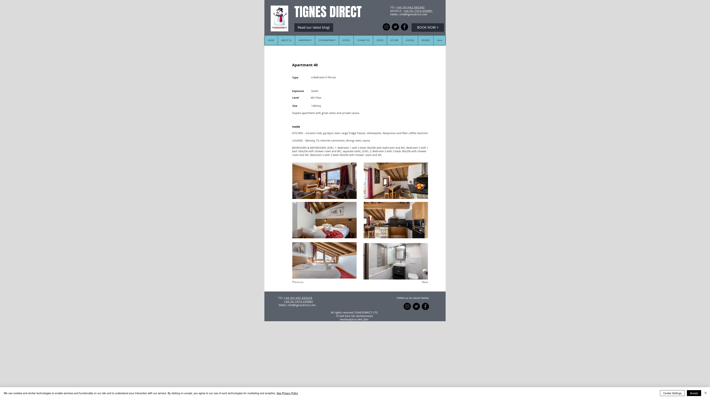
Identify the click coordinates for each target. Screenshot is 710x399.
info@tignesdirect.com (413, 14)
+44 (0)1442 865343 (410, 7)
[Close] (705, 393)
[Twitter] (395, 26)
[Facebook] (404, 26)
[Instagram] (386, 26)
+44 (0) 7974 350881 (418, 11)
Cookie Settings (672, 393)
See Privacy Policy (287, 393)
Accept (694, 393)
